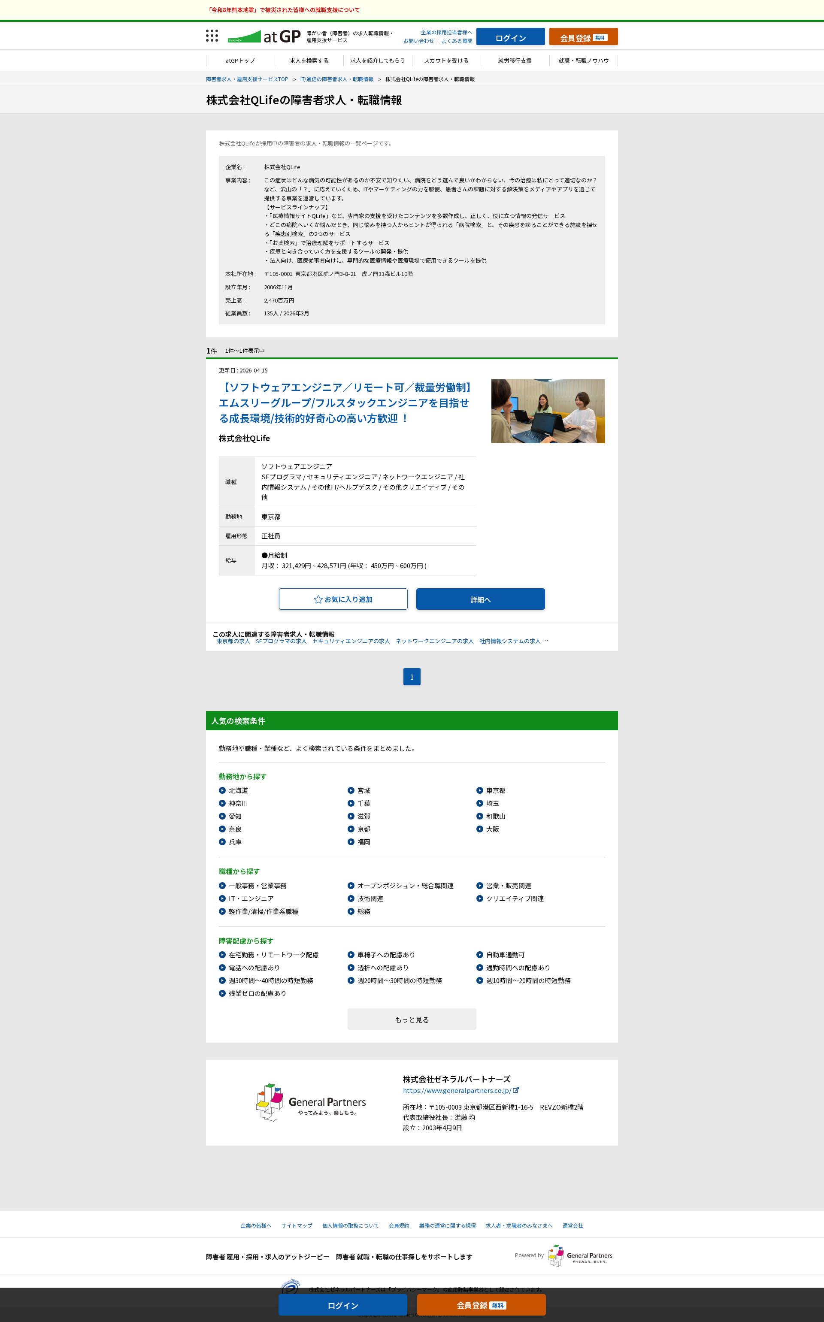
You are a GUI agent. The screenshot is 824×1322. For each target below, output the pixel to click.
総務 (363, 911)
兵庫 (235, 841)
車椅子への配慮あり (386, 954)
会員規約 (399, 1225)
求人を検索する (309, 60)
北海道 (238, 790)
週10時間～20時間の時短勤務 (528, 980)
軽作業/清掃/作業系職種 (263, 911)
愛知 (235, 815)
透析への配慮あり (383, 967)
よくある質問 (457, 40)
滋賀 (363, 815)
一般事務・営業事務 (258, 885)
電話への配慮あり (254, 967)
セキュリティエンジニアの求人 (351, 641)
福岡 (363, 841)
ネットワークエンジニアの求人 (435, 641)
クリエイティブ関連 (515, 898)
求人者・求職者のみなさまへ (519, 1225)
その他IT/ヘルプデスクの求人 (582, 641)
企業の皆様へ (256, 1225)
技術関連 (370, 898)
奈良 (235, 828)
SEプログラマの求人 (281, 641)
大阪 (492, 828)
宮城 (363, 790)
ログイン (342, 1305)
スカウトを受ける (446, 60)
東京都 (496, 790)
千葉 (363, 803)
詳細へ (480, 599)
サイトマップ (297, 1225)
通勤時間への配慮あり (518, 967)
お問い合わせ (418, 40)
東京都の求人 (233, 641)
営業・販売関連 (508, 885)
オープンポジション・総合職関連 (405, 885)
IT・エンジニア (251, 898)
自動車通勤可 (505, 954)
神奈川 (238, 803)
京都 (363, 828)
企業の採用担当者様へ (447, 32)
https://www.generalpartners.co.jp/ (457, 1090)
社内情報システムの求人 (510, 641)
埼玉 (492, 803)
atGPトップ (240, 60)
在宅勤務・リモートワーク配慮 (274, 954)
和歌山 (496, 815)
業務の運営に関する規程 (447, 1225)
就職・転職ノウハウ (584, 60)
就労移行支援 (515, 60)
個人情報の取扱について (350, 1225)
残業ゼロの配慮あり (258, 993)
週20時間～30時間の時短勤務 (399, 980)
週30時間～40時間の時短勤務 (271, 980)
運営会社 (573, 1225)
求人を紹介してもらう (378, 60)
